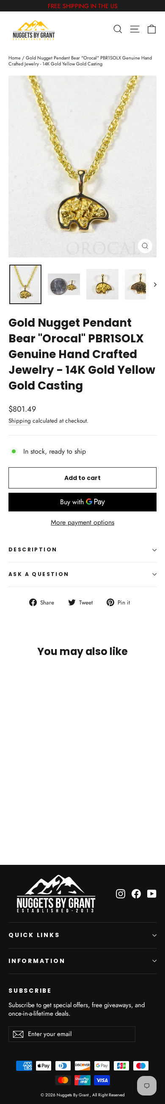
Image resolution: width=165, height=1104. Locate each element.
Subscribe (30, 990)
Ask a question (38, 574)
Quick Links (34, 935)
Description (32, 549)
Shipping (19, 420)
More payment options (82, 522)
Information (37, 961)
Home (14, 57)
